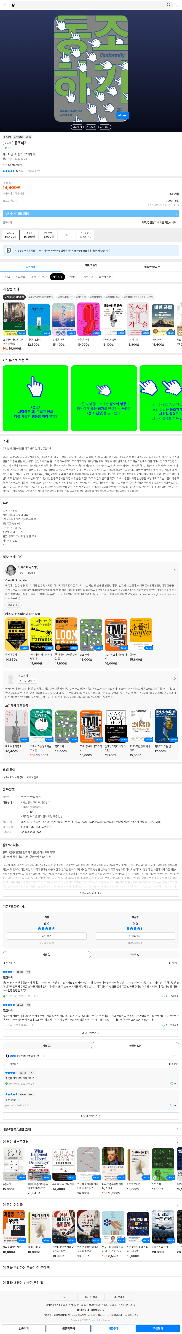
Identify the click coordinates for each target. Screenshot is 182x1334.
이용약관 (48, 1315)
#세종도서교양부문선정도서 (41, 297)
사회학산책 (32, 777)
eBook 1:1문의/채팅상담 (121, 1304)
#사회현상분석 (113, 297)
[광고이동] (168, 5)
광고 (136, 1315)
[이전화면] (4, 5)
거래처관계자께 (115, 1315)
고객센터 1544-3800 (56, 1304)
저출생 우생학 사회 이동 (14, 1234)
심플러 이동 (141, 641)
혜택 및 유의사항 (46, 943)
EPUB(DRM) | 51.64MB (34, 827)
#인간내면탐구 (65, 297)
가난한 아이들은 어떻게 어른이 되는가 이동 (88, 1171)
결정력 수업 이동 (16, 641)
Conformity (15, 165)
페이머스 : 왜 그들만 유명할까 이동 (41, 641)
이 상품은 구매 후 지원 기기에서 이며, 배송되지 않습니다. (62, 250)
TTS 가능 (28, 811)
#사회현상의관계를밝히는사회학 (138, 297)
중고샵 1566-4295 (98, 1304)
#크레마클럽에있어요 (14, 297)
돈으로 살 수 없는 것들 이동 (63, 1171)
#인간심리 (81, 297)
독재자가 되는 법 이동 (166, 733)
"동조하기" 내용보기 (91, 983)
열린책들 (7, 158)
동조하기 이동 (91, 642)
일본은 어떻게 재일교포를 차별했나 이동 (88, 1234)
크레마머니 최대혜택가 (14, 193)
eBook (8, 777)
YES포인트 (8, 200)
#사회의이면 (96, 297)
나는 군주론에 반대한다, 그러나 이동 (113, 1171)
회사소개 (102, 1315)
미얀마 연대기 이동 (138, 1172)
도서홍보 (128, 1315)
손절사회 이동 (14, 1171)
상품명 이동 (14, 326)
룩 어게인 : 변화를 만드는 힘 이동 (66, 641)
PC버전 (91, 1315)
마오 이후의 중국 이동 (16, 733)
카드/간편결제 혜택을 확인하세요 (159, 222)
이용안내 (7, 802)
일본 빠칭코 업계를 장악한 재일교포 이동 (63, 1234)
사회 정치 (19, 777)
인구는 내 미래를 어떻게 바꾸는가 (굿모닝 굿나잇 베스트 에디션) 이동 (113, 1234)
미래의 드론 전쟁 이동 (163, 1234)
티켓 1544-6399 (77, 1304)
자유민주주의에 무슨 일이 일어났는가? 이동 (39, 1171)
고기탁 (28, 154)
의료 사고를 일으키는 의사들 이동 (41, 733)
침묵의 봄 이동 (163, 1171)
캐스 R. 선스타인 (11, 154)
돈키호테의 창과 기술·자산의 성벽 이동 (138, 1235)
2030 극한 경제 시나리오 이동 (141, 733)
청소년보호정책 (79, 1315)
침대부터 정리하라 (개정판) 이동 (116, 733)
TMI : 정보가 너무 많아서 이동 (116, 642)
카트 (177, 5)
